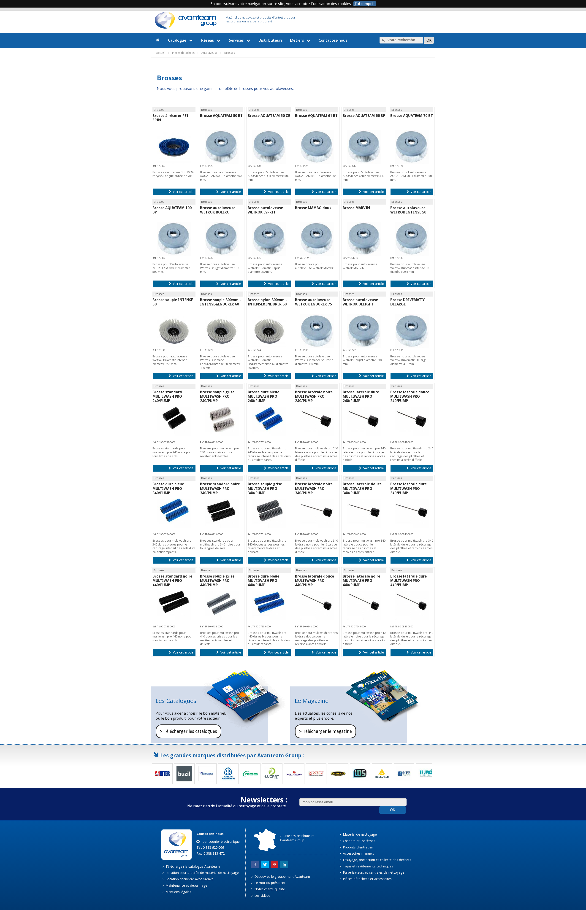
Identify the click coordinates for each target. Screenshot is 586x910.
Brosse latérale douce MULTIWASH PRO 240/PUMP (409, 396)
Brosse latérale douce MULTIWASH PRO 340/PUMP (362, 488)
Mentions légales (178, 892)
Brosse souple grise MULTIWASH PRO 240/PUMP (217, 396)
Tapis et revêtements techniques (367, 866)
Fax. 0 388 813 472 (210, 853)
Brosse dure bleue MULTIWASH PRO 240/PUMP (263, 396)
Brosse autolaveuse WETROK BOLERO (217, 210)
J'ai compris (364, 3)
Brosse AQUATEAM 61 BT (316, 115)
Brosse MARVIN (356, 208)
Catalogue (177, 40)
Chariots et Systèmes (358, 841)
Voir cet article (182, 192)
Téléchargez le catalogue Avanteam (192, 866)
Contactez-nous (333, 40)
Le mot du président (269, 882)
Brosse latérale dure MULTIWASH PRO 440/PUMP (408, 580)
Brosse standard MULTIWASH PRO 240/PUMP (167, 396)
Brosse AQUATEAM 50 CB (269, 115)
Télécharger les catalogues (188, 731)
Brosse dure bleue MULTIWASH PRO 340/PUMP (168, 488)
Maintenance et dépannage (186, 885)
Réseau (207, 40)
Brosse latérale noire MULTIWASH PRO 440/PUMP (361, 580)
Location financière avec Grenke (189, 879)
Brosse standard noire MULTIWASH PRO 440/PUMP (172, 580)
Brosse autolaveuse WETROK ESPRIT (265, 210)
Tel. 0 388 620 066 (209, 847)
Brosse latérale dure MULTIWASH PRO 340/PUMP (408, 488)
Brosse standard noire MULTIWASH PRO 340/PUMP (220, 488)
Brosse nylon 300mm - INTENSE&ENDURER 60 (267, 302)
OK (392, 809)
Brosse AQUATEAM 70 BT (411, 115)
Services (236, 40)
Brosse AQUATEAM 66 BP (364, 115)
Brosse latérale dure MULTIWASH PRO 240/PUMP (361, 396)
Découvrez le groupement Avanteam (281, 876)
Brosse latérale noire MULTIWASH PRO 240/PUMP (314, 396)
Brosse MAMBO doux (313, 208)
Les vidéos (261, 895)
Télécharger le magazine (325, 731)
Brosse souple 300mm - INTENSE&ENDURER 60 (220, 302)
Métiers (297, 40)
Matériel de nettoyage (359, 834)
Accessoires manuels (358, 853)
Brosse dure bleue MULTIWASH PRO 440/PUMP (263, 580)
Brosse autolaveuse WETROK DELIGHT (360, 302)
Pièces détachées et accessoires (367, 879)
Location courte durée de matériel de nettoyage (202, 872)
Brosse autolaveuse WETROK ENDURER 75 (313, 302)
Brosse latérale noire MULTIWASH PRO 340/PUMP (314, 488)
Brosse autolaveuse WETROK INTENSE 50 (408, 210)
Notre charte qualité (269, 889)
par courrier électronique (220, 841)
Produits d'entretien (357, 847)
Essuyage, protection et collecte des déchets (376, 860)
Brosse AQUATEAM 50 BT (221, 115)
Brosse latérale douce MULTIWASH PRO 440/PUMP (314, 580)
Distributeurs (271, 40)
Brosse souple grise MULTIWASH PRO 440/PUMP (217, 580)
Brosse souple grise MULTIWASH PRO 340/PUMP (265, 488)
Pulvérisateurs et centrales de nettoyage (373, 872)
